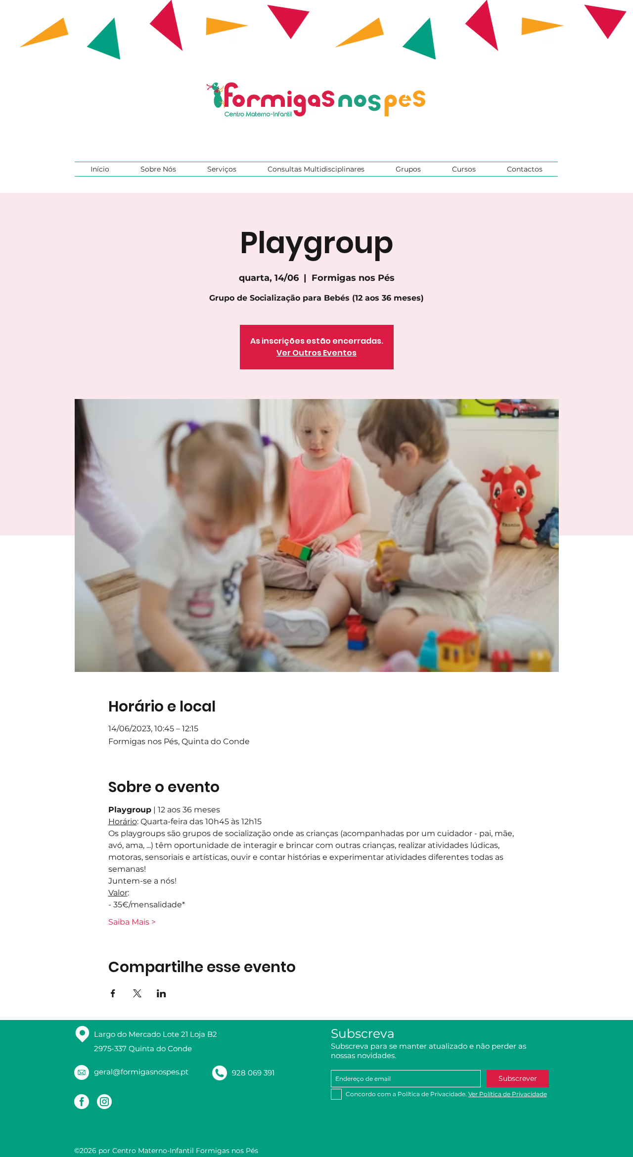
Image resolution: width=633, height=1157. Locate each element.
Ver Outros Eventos (316, 352)
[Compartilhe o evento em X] (137, 993)
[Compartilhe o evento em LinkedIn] (161, 993)
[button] (158, 169)
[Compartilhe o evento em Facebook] (113, 993)
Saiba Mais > (132, 922)
